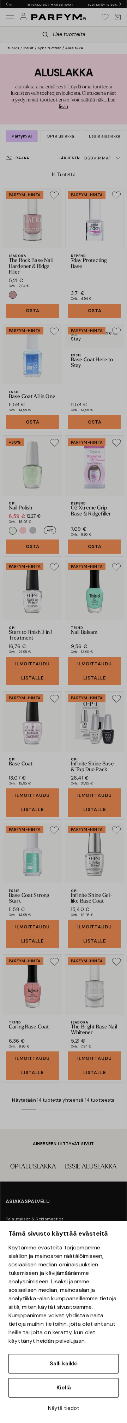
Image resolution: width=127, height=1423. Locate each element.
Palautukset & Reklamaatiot (35, 1219)
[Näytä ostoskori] (117, 17)
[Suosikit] (105, 17)
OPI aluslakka (60, 136)
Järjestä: (85, 158)
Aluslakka (74, 48)
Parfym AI (22, 136)
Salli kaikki (64, 1363)
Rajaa (22, 158)
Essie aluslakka (104, 136)
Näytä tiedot (63, 1408)
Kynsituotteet (49, 48)
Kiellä (63, 1387)
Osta (33, 311)
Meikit (28, 48)
